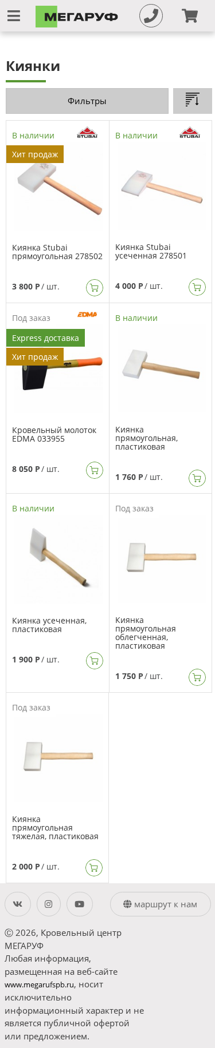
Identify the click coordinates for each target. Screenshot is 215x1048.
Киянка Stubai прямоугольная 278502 (57, 251)
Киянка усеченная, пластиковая (49, 624)
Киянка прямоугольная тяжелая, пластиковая (55, 827)
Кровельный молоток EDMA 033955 (54, 434)
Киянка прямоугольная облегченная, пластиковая (145, 632)
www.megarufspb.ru (39, 985)
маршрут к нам (164, 904)
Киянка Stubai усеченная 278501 (151, 251)
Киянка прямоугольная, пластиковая (146, 438)
